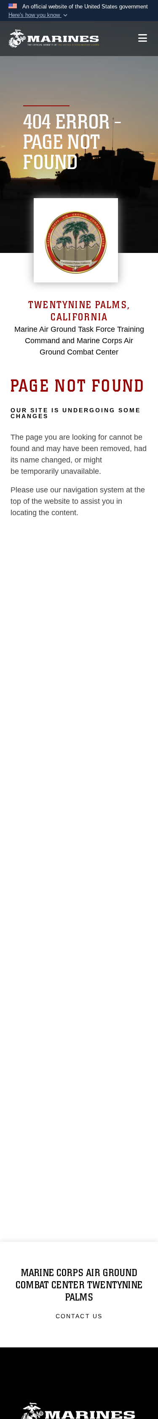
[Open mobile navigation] (143, 38)
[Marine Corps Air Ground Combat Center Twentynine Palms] (53, 39)
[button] (38, 15)
